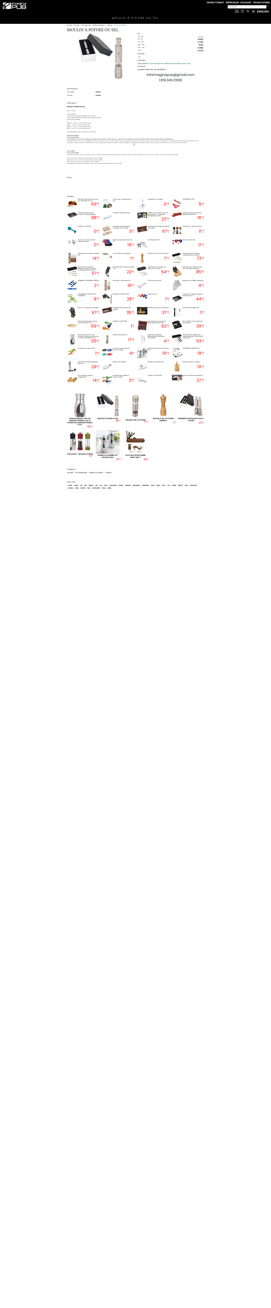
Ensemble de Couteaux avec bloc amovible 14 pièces (192, 267)
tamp (103, 488)
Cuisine (109, 25)
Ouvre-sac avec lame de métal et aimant (86, 240)
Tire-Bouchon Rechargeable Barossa (88, 362)
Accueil (69, 25)
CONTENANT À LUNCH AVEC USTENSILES (87, 294)
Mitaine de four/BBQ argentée (193, 280)
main (163, 485)
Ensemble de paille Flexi (191, 307)
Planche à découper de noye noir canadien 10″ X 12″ (88, 200)
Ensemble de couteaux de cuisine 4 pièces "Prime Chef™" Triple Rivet (193, 336)
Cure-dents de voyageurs (122, 253)
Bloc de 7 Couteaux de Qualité (88, 307)
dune (152, 485)
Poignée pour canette (155, 199)
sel (81, 485)
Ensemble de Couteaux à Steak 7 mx (123, 267)
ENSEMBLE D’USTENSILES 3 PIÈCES (88, 280)
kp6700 (180, 485)
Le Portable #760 (153, 240)
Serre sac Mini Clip (189, 240)
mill (96, 485)
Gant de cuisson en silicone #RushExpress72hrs (192, 213)
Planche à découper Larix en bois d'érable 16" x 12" (87, 322)
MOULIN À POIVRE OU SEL (121, 294)
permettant (136, 485)
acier (105, 485)
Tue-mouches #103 (154, 280)
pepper (91, 485)
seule (158, 485)
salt (85, 485)
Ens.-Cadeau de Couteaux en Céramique (193, 322)
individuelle (96, 488)
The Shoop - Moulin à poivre (192, 226)
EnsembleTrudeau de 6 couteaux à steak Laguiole (87, 213)
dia (101, 485)
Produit (76, 25)
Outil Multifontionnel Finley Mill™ (135, 456)
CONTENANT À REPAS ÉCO (191, 348)
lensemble (193, 485)
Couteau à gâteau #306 (121, 213)
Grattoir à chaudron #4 (156, 362)
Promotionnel (261, 2)
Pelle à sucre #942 (119, 362)
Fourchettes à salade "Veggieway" (85, 376)
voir (168, 485)
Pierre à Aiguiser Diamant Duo (193, 375)
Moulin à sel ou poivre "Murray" (158, 253)
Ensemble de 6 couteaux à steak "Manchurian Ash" (157, 322)
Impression (232, 2)
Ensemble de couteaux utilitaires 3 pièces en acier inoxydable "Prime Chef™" (87, 268)
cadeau (70, 488)
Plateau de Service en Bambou (158, 307)
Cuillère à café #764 (155, 375)
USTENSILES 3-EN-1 (189, 199)
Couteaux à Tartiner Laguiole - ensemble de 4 (193, 294)
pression (128, 485)
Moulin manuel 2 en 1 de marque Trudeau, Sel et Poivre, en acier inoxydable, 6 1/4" (88, 336)
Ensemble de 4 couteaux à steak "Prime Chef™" (157, 267)
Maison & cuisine (99, 25)
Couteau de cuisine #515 (86, 348)
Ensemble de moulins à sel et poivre (191, 419)
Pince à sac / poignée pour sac (122, 200)
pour (186, 485)
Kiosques (246, 2)
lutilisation (145, 485)
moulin (70, 485)
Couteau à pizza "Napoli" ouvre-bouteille (121, 349)
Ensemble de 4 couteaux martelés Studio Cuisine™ (191, 254)
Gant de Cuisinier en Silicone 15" (122, 240)
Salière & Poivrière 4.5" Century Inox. (158, 349)
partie (109, 488)
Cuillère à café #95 (84, 226)
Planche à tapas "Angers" (191, 362)
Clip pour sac (152, 294)
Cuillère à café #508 (120, 321)
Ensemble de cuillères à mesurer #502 (121, 376)
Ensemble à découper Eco (122, 280)
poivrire (83, 488)
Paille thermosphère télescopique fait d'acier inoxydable (156, 336)
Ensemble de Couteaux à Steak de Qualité (158, 227)
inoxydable (113, 485)
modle (174, 485)
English (263, 11)
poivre (76, 485)
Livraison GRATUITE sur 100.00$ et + (152, 69)
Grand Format (215, 2)
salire (77, 488)
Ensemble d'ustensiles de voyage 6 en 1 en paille (121, 227)
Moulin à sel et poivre (120, 335)
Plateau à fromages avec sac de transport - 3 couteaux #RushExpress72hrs (158, 214)
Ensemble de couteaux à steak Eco (88, 254)
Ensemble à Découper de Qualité (121, 308)
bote (88, 488)
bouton (121, 485)
